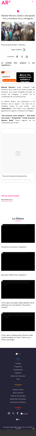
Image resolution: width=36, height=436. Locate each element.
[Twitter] (13, 413)
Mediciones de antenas (18, 399)
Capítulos (18, 373)
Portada (18, 363)
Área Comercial (18, 393)
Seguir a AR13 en (16, 49)
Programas (18, 367)
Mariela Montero (7, 200)
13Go (18, 379)
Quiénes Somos (18, 390)
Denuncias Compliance (18, 402)
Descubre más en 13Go (9, 80)
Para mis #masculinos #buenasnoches (14, 176)
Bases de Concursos (18, 376)
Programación (18, 370)
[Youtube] (24, 414)
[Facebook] (18, 413)
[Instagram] (9, 413)
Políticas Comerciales (18, 396)
